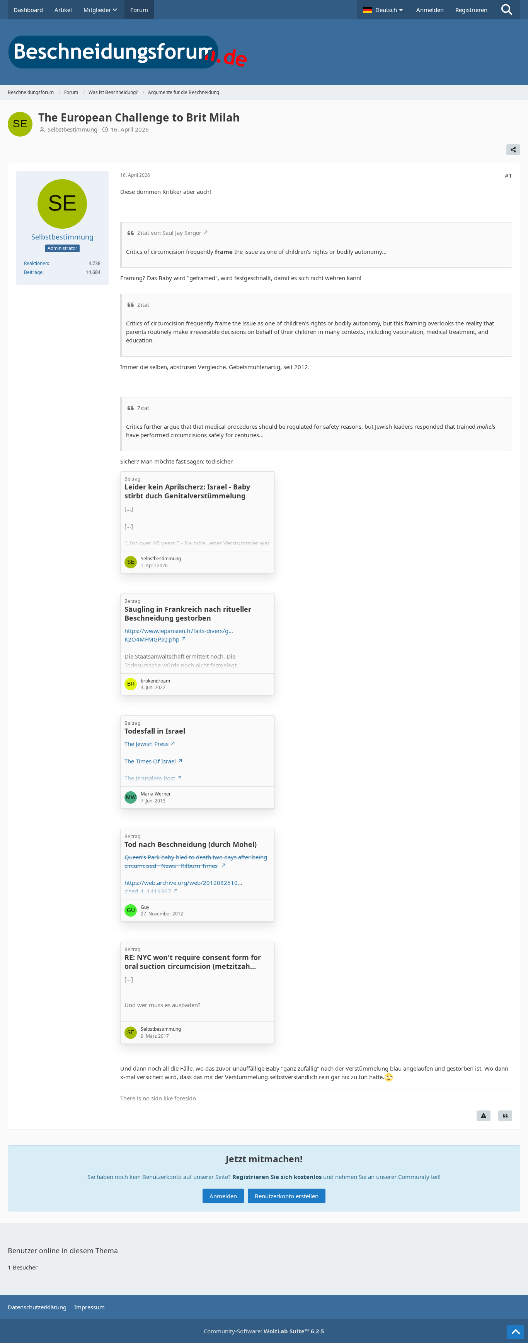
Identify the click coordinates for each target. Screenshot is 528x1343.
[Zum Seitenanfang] (515, 1332)
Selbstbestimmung (72, 129)
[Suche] (506, 9)
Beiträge (33, 272)
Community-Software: (264, 1331)
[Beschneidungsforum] (264, 52)
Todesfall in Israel (154, 731)
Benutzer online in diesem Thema (63, 1250)
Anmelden (430, 10)
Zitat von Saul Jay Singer (169, 232)
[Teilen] (513, 149)
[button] (383, 9)
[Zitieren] (505, 1115)
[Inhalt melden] (484, 1115)
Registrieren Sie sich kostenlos (277, 1176)
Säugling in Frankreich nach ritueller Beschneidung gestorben (187, 613)
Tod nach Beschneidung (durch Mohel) (190, 844)
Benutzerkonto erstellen (287, 1196)
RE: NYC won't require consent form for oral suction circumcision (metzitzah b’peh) (192, 966)
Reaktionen (36, 263)
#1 (508, 175)
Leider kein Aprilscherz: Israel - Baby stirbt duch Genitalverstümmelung (187, 491)
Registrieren (471, 10)
